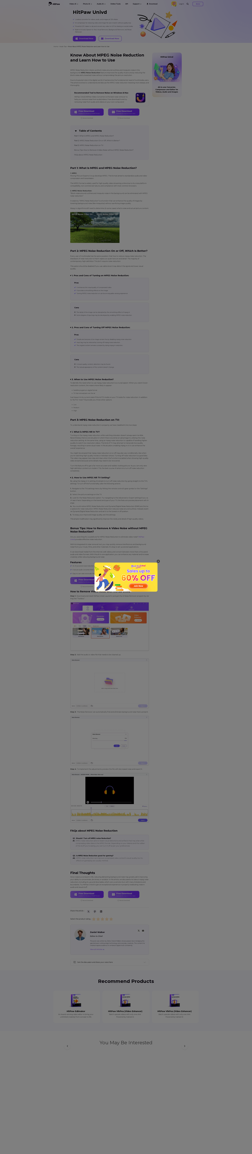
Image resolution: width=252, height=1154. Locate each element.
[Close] (158, 561)
